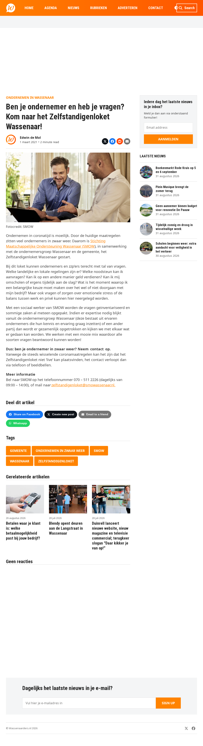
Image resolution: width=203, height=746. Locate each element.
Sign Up (168, 703)
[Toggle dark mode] (176, 8)
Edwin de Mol (30, 137)
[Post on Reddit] (120, 141)
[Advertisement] (101, 61)
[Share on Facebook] (112, 141)
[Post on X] (105, 141)
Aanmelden (168, 139)
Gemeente (18, 451)
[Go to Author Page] (11, 139)
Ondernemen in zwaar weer (60, 451)
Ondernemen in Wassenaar (30, 97)
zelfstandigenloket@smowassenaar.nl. (83, 385)
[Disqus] (68, 619)
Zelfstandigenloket (56, 461)
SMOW (99, 451)
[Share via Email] (127, 141)
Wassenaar (19, 461)
